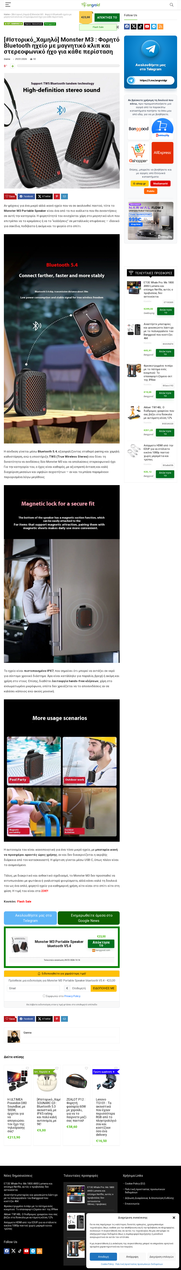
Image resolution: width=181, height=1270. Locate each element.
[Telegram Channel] (150, 49)
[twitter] (133, 26)
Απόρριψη (132, 1256)
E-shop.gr (139, 183)
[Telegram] (154, 26)
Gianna (7, 59)
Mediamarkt (160, 183)
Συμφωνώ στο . (63, 996)
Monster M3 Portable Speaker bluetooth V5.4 (59, 944)
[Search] (171, 5)
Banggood (50, 24)
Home (7, 14)
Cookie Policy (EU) (135, 1183)
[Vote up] (12, 66)
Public (150, 191)
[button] (174, 1217)
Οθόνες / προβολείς (96, 1204)
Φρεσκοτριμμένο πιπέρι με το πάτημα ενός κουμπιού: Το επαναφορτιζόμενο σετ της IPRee (158, 372)
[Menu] (8, 5)
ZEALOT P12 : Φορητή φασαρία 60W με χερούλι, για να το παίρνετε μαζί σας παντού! (76, 1110)
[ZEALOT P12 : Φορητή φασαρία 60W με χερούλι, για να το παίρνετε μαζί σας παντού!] (76, 1081)
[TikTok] (140, 26)
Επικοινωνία (132, 1203)
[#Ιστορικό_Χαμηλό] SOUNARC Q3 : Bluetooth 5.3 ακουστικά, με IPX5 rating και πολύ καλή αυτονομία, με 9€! (51, 1112)
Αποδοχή (103, 1256)
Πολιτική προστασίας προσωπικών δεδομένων (139, 1264)
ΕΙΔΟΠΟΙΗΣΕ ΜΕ (103, 988)
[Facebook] (127, 26)
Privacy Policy (72, 996)
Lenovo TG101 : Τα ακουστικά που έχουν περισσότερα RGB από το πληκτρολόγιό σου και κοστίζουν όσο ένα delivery (106, 1117)
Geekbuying (149, 313)
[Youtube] (147, 26)
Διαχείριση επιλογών (162, 1256)
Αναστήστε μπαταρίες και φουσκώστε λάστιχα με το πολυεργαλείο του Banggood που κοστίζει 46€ (158, 331)
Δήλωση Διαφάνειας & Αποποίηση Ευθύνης (149, 1198)
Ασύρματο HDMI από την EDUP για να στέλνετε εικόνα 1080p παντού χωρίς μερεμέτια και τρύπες (158, 452)
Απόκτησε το (107, 17)
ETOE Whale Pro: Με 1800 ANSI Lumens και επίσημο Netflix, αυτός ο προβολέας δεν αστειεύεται (159, 289)
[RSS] (160, 26)
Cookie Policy (107, 1264)
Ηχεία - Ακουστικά (33, 24)
